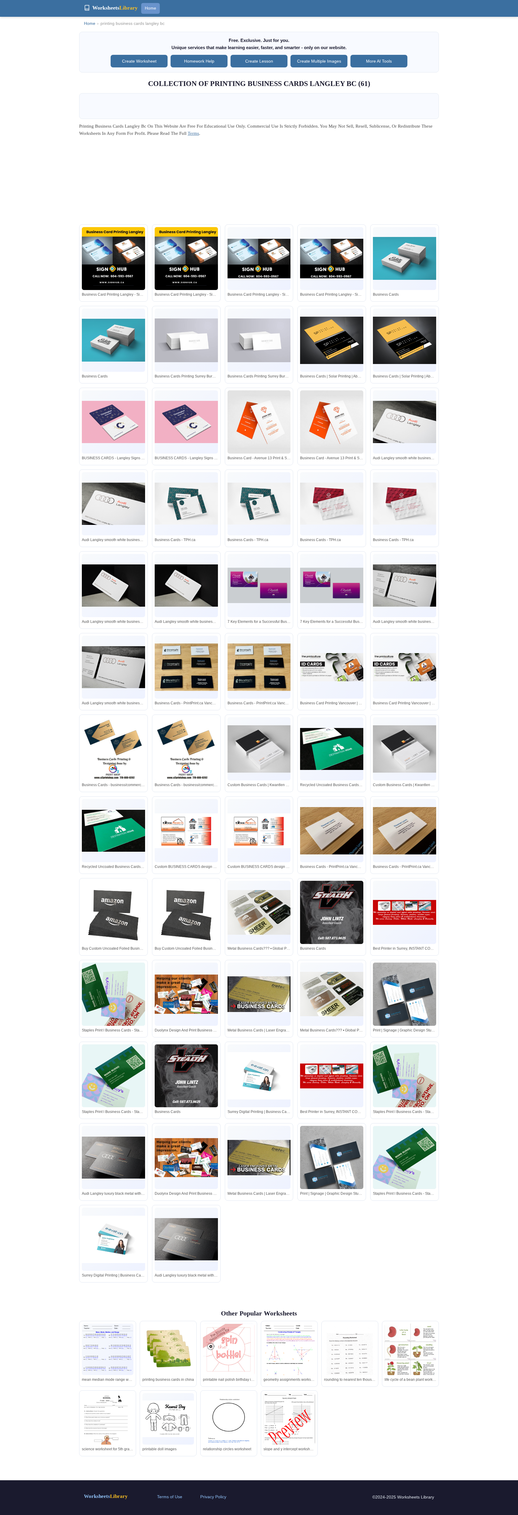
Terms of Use (169, 1496)
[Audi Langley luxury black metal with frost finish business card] (113, 1158)
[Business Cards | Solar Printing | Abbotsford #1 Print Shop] (331, 340)
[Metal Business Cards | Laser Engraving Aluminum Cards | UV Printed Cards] (259, 994)
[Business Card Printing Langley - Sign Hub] (113, 258)
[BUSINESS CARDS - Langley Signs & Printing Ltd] (113, 422)
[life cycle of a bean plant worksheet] (410, 1360)
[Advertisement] (259, 182)
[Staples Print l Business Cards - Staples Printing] (113, 994)
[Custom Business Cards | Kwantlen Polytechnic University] (259, 749)
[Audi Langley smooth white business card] (404, 422)
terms (193, 133)
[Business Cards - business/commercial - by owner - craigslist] (113, 748)
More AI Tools (379, 61)
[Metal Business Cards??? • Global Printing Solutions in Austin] (259, 912)
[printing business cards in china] (168, 1349)
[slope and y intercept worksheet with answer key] (289, 1426)
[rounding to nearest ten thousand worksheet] (350, 1357)
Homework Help (199, 61)
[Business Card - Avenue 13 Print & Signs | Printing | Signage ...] (259, 422)
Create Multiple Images (319, 61)
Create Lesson (259, 61)
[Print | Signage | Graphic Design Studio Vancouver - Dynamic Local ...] (404, 1002)
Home (150, 8)
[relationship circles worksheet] (229, 1427)
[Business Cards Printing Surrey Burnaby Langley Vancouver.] (186, 340)
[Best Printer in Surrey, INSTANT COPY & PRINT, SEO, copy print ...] (404, 912)
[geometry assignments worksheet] (289, 1357)
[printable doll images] (168, 1419)
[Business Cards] (404, 258)
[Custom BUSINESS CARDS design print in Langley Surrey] (186, 830)
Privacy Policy (213, 1496)
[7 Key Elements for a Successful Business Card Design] (259, 585)
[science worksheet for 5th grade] (107, 1427)
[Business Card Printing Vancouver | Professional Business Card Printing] (331, 667)
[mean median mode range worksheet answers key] (107, 1357)
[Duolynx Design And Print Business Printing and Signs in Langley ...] (186, 994)
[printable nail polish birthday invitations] (229, 1349)
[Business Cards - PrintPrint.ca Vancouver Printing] (186, 667)
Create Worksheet (139, 61)
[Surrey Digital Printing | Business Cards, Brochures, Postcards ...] (259, 1075)
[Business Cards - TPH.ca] (186, 504)
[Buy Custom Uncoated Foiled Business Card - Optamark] (113, 912)
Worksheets (106, 1496)
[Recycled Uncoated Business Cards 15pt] (331, 749)
